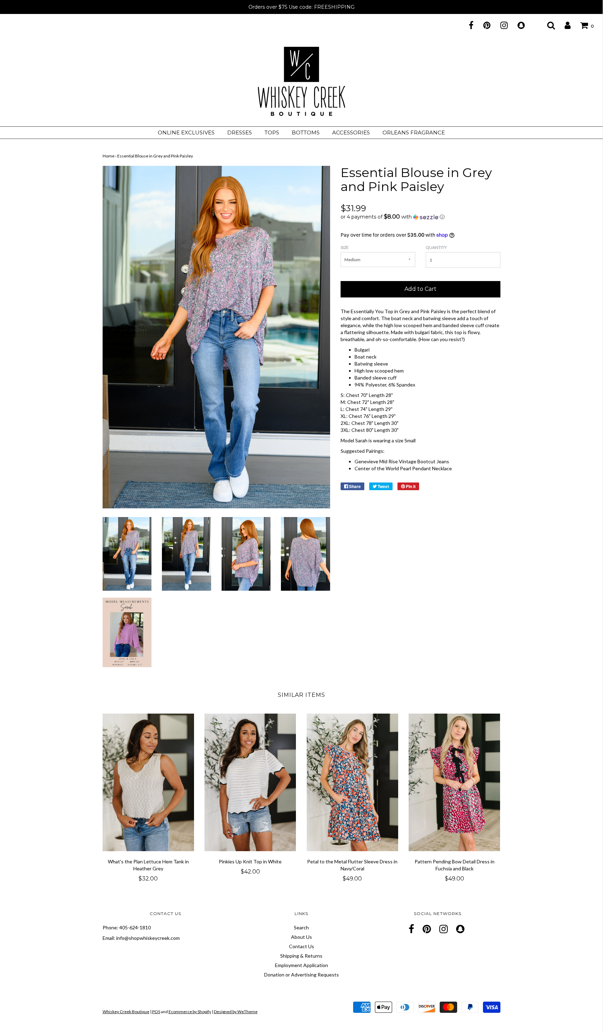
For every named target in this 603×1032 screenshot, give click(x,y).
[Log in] (563, 25)
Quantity (436, 247)
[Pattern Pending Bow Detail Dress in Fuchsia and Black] (454, 782)
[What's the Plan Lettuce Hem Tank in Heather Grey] (148, 782)
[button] (420, 216)
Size (345, 247)
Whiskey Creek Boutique (126, 1011)
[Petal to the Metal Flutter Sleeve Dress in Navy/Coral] (353, 782)
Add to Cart (420, 289)
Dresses (239, 132)
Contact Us (301, 946)
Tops (272, 132)
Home (108, 156)
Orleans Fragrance (413, 132)
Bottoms (306, 132)
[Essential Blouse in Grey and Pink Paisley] (127, 553)
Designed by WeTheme (236, 1011)
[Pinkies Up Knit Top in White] (250, 782)
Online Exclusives (186, 132)
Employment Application (301, 965)
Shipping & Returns (301, 956)
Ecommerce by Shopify (190, 1011)
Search (301, 927)
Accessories (351, 132)
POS (156, 1011)
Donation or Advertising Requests (301, 975)
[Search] (546, 25)
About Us (301, 937)
